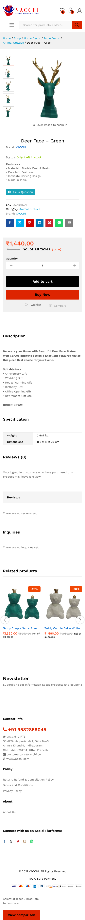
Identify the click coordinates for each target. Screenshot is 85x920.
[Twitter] (11, 841)
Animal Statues (29, 209)
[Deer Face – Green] (10, 223)
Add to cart (43, 281)
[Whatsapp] (31, 841)
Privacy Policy (12, 790)
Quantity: (12, 258)
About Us (9, 812)
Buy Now (42, 294)
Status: (11, 157)
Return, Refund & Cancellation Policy (28, 779)
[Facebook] (4, 841)
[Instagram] (24, 841)
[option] (21, 615)
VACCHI (21, 147)
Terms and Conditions (18, 785)
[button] (57, 305)
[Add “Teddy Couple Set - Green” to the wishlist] (30, 621)
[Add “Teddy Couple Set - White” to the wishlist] (71, 621)
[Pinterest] (17, 841)
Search (77, 25)
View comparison (21, 915)
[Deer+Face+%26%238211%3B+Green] (20, 223)
